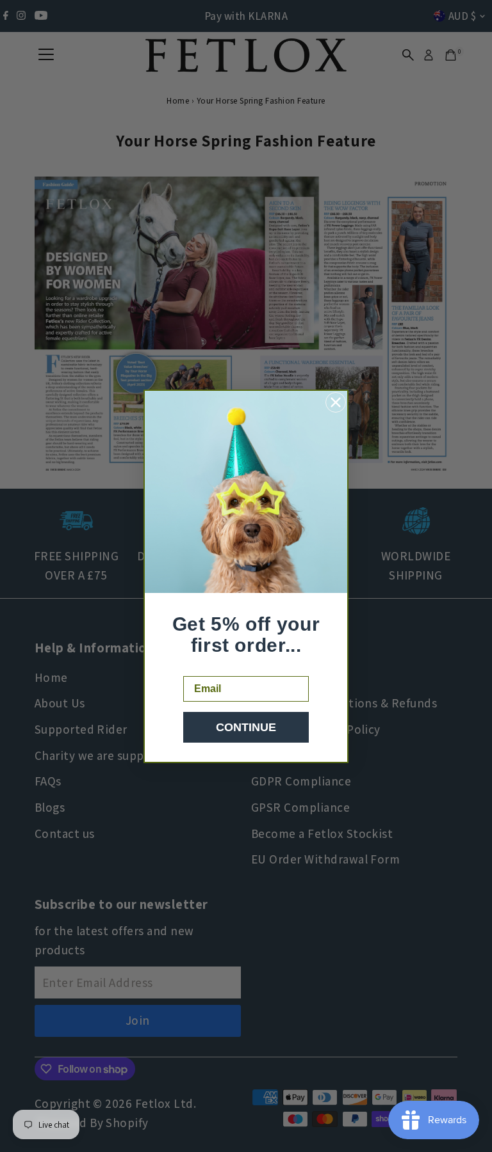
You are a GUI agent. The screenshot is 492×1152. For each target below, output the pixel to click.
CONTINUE (246, 727)
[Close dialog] (335, 402)
